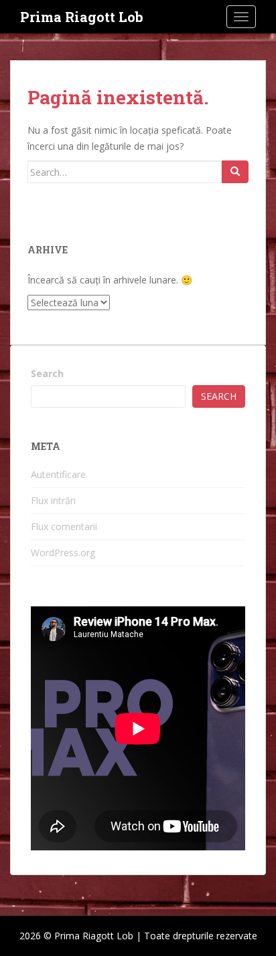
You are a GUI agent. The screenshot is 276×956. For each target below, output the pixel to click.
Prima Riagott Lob (81, 16)
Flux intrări (53, 500)
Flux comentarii (64, 526)
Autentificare (58, 474)
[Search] (235, 171)
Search (47, 373)
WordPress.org (63, 552)
